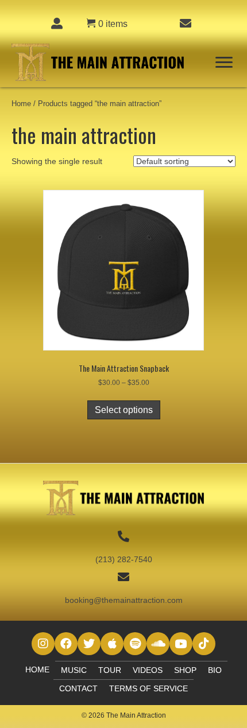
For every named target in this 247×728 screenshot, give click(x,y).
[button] (43, 643)
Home (21, 103)
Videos (148, 670)
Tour (109, 670)
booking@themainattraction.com (124, 600)
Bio (215, 670)
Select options (124, 410)
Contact (78, 688)
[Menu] (224, 62)
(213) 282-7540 (123, 559)
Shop (185, 670)
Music (74, 670)
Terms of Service (148, 688)
